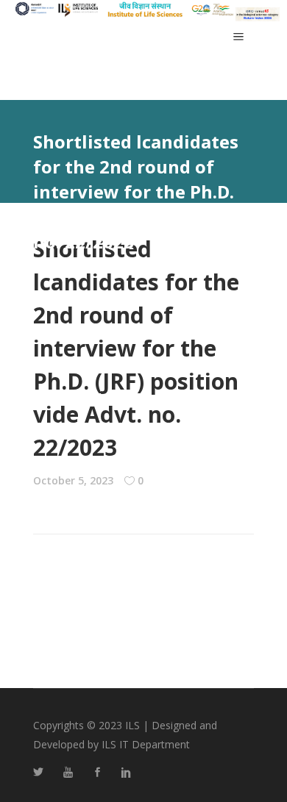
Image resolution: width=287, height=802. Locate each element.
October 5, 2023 (73, 480)
